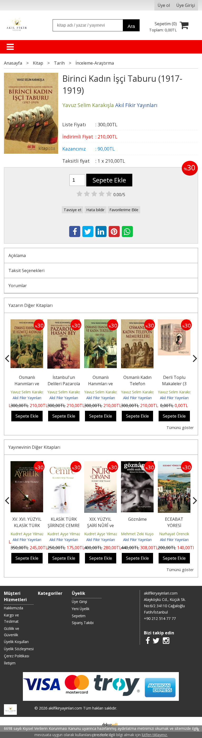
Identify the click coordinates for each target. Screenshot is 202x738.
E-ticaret (92, 724)
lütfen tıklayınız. (155, 734)
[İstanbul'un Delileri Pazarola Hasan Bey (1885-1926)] (63, 322)
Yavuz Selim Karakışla (29, 391)
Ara (131, 26)
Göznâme (137, 519)
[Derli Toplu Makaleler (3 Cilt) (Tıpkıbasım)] (174, 322)
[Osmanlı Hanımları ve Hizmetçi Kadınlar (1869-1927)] (27, 322)
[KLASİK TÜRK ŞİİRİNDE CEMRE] (63, 464)
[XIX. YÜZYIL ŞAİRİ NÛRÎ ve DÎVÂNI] (100, 464)
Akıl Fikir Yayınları (27, 397)
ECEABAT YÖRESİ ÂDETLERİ (174, 525)
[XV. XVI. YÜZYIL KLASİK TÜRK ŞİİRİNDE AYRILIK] (27, 464)
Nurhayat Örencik (174, 533)
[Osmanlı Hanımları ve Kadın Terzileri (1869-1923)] (100, 322)
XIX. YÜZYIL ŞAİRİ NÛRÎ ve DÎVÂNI (100, 525)
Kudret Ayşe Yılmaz (27, 533)
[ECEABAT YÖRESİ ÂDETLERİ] (174, 464)
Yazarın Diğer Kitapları (30, 305)
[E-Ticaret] (110, 724)
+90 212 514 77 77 (160, 618)
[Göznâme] (137, 464)
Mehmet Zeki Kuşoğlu (140, 533)
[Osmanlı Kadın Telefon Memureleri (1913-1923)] (137, 322)
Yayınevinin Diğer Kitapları (34, 447)
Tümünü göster (179, 427)
